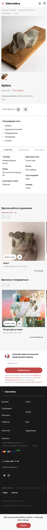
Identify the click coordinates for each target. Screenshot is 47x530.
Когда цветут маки (13, 329)
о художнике (23, 150)
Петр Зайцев (6, 13)
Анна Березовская (36, 337)
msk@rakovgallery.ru (10, 467)
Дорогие (6, 184)
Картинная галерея (8, 10)
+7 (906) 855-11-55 (10, 461)
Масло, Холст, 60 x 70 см (12, 333)
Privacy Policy (25, 382)
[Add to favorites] (19, 257)
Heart (6, 263)
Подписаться (23, 370)
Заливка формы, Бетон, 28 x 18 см (15, 266)
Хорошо (23, 525)
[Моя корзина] (39, 3)
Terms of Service (36, 382)
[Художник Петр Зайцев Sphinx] (23, 44)
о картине (8, 150)
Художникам (31, 431)
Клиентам (6, 431)
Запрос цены (10, 257)
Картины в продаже (26, 10)
